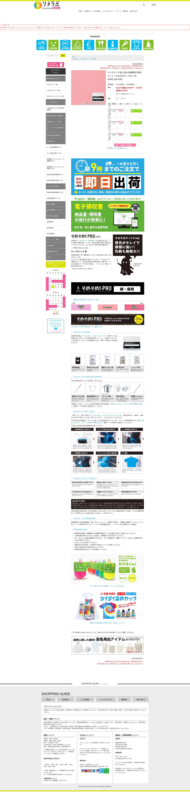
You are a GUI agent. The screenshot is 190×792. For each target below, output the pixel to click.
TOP (73, 57)
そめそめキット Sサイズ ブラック (94, 336)
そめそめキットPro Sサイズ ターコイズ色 (107, 415)
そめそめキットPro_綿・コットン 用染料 (84, 59)
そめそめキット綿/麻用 (86, 240)
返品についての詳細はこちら (119, 148)
